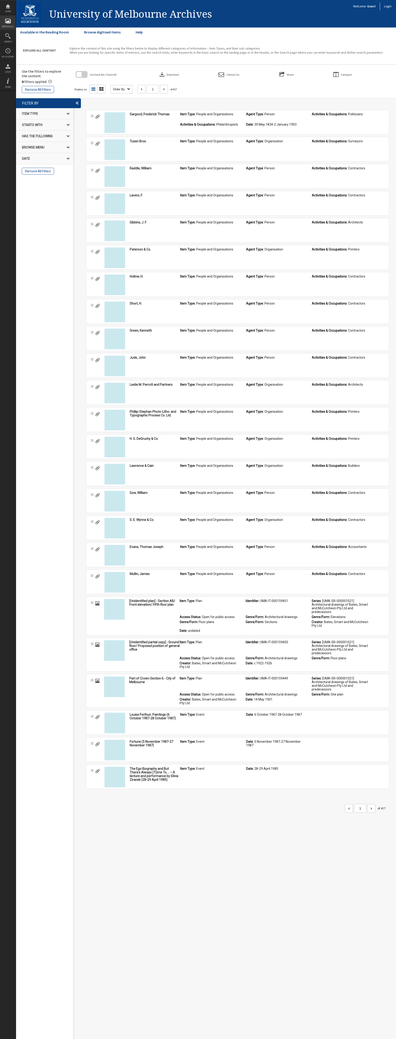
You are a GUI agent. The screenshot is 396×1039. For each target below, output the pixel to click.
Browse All (8, 26)
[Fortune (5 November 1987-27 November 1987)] (114, 750)
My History (8, 56)
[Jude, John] (114, 366)
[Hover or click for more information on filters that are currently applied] (50, 81)
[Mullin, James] (114, 582)
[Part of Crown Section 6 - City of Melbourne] (114, 686)
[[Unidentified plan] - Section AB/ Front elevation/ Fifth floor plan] (114, 609)
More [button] (8, 86)
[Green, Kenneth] (114, 339)
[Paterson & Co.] (114, 257)
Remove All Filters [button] (38, 89)
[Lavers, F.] (114, 203)
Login (8, 71)
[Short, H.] (114, 312)
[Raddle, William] (114, 176)
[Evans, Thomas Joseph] (114, 555)
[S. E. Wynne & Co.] (114, 528)
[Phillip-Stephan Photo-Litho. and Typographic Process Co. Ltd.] (114, 420)
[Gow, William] (114, 501)
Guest (371, 6)
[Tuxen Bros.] (114, 149)
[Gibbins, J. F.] (114, 230)
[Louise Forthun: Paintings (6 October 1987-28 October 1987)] (114, 723)
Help (139, 32)
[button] (229, 74)
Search (8, 41)
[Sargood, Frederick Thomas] (114, 122)
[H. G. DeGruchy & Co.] (114, 447)
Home (8, 11)
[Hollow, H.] (114, 285)
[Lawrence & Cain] (114, 474)
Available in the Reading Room (44, 32)
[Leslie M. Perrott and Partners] (114, 393)
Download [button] (169, 74)
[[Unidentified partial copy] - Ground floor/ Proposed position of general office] (114, 650)
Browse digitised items (102, 32)
